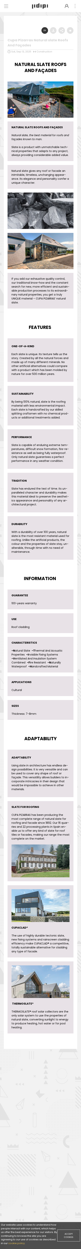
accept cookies (68, 1235)
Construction (44, 51)
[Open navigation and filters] (6, 6)
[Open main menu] (75, 6)
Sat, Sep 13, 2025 (21, 51)
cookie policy (16, 1243)
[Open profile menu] (67, 6)
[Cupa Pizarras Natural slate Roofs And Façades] (40, 82)
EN (45, 30)
